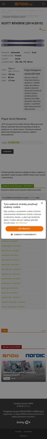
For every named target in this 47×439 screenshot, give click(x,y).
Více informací (21, 223)
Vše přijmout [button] (24, 229)
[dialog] (23, 219)
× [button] (42, 203)
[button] (23, 234)
